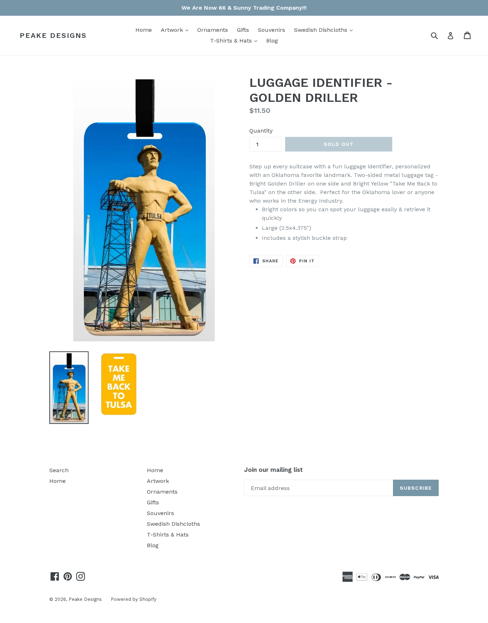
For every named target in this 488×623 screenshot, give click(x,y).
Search (59, 470)
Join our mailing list (273, 469)
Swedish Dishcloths (325, 29)
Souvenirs (271, 29)
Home (143, 29)
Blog (272, 40)
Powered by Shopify (133, 599)
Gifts (243, 29)
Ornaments (212, 29)
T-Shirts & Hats (235, 40)
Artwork (176, 29)
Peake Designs (53, 35)
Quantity (261, 130)
